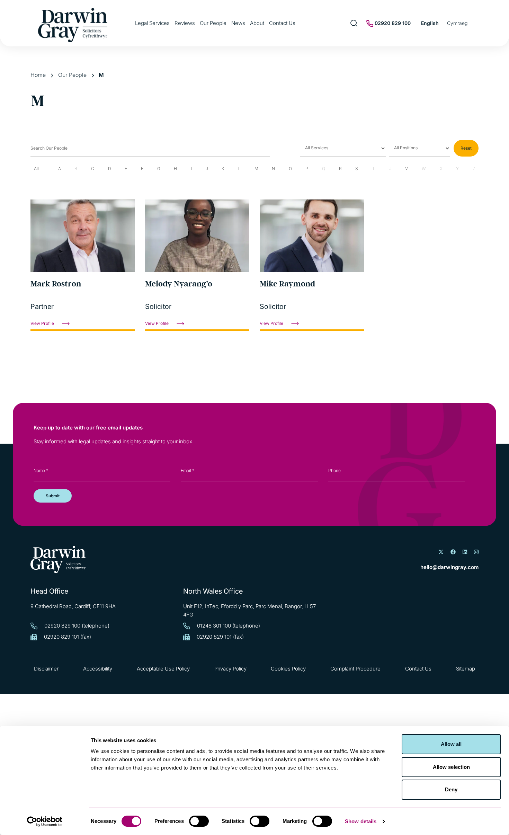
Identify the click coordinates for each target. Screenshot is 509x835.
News (238, 23)
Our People (213, 23)
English (430, 23)
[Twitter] (441, 552)
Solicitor (158, 306)
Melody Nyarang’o (178, 283)
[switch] (199, 821)
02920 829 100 (392, 23)
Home (38, 74)
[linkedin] (465, 552)
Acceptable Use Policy (163, 668)
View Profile (42, 323)
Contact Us (282, 23)
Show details (360, 821)
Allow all (451, 744)
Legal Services (152, 23)
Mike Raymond (287, 283)
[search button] (354, 23)
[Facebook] (453, 552)
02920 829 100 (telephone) (76, 625)
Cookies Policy (288, 668)
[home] (58, 559)
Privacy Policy (230, 668)
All (36, 168)
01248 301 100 (214, 625)
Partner (42, 306)
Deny (451, 789)
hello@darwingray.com (449, 567)
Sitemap (465, 668)
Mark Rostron (55, 283)
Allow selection (451, 767)
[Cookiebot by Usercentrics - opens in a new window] (45, 821)
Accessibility (97, 668)
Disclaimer (46, 668)
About (257, 23)
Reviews (185, 23)
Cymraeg (457, 23)
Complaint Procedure (355, 668)
